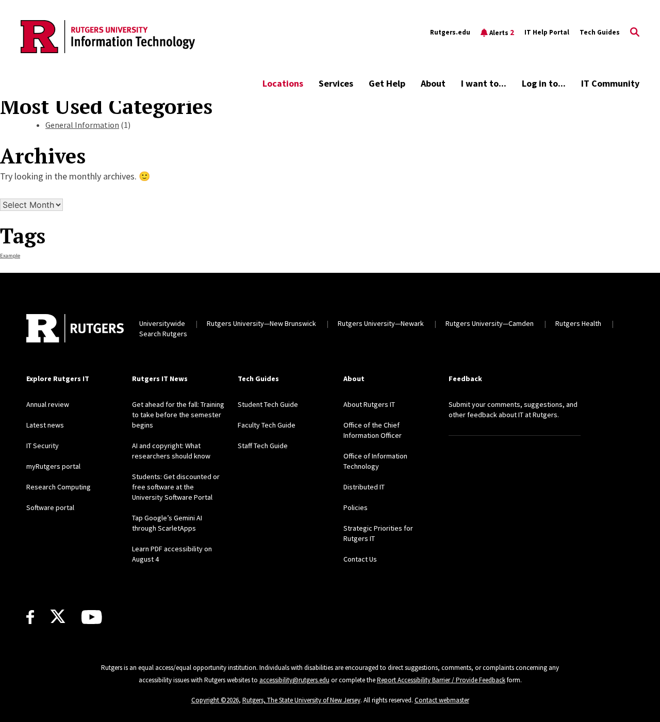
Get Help (387, 83)
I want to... (483, 83)
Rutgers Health (578, 323)
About (433, 83)
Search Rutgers (163, 333)
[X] (58, 617)
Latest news (45, 425)
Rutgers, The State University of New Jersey (301, 700)
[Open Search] (634, 32)
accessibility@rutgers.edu (294, 680)
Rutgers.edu (450, 32)
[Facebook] (30, 617)
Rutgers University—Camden (490, 323)
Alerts (501, 32)
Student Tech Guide (268, 404)
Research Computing (58, 486)
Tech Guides (600, 32)
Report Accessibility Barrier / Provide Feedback (441, 680)
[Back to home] (74, 328)
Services (336, 83)
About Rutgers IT (369, 404)
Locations (282, 83)
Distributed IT (364, 486)
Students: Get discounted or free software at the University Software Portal (176, 487)
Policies (355, 507)
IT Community (610, 83)
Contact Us (360, 559)
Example (10, 255)
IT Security (42, 445)
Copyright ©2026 (215, 700)
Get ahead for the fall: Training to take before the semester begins (178, 415)
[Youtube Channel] (91, 617)
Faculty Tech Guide (266, 425)
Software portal (50, 507)
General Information (82, 125)
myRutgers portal (53, 466)
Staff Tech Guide (263, 445)
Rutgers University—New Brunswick (261, 323)
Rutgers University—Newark (381, 323)
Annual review (47, 404)
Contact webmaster (442, 700)
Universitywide (162, 323)
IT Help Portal (546, 32)
